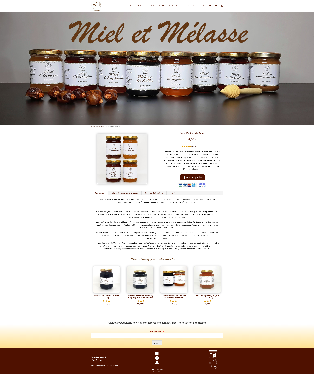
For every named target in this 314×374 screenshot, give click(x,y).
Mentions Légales (98, 357)
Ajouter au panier (192, 177)
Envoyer (157, 343)
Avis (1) (173, 193)
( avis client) (196, 146)
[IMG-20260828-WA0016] (122, 183)
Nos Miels (162, 6)
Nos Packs (186, 6)
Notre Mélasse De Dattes (147, 6)
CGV (93, 354)
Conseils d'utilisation (154, 193)
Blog (210, 6)
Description (99, 193)
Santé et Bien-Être (199, 6)
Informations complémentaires (125, 193)
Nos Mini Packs (174, 6)
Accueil (132, 6)
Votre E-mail (157, 331)
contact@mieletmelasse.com (107, 366)
